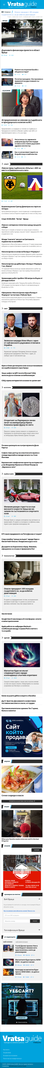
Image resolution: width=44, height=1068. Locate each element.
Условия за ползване (10, 1055)
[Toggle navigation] (4, 4)
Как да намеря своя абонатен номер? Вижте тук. (19, 911)
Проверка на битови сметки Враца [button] (21, 801)
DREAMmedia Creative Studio (17, 1066)
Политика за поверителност (12, 1058)
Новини (7, 12)
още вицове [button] (36, 850)
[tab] (22, 899)
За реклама (7, 1052)
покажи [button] (35, 921)
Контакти (6, 1049)
